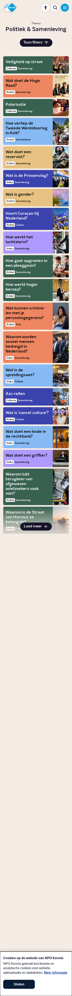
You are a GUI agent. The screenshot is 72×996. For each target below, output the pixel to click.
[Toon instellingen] (46, 8)
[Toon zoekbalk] (55, 8)
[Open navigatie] (65, 8)
